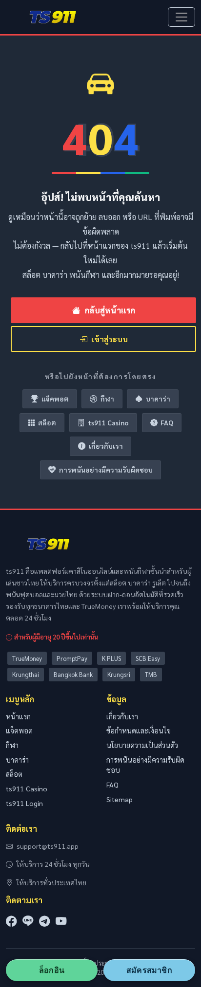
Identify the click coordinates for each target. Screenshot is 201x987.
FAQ (167, 422)
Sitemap (119, 799)
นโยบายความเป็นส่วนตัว (142, 745)
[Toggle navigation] (181, 17)
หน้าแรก (18, 716)
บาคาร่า (158, 398)
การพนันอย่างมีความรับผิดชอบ (106, 469)
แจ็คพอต (55, 398)
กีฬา (107, 398)
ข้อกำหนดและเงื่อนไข (138, 730)
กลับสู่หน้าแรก (109, 310)
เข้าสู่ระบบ (109, 339)
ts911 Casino (108, 422)
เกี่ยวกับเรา (106, 445)
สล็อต (47, 422)
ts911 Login (24, 803)
